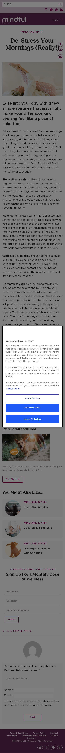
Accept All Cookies (32, 419)
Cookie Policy (13, 389)
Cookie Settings (32, 398)
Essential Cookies (33, 408)
